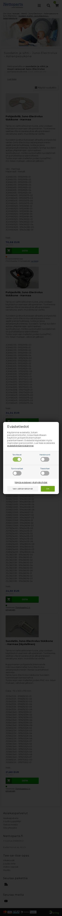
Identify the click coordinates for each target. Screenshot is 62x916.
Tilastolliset (45, 469)
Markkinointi (45, 455)
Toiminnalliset (17, 469)
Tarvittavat (17, 455)
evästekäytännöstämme (20, 445)
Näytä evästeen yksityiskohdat (31, 482)
